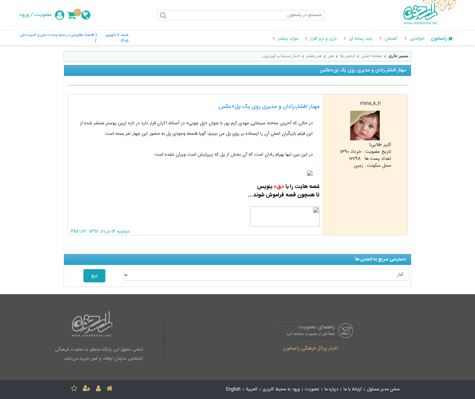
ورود (24, 15)
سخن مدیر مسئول (383, 389)
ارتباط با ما (353, 389)
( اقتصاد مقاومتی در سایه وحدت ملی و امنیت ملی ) (58, 38)
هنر (331, 55)
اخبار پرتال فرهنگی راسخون (310, 349)
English (233, 389)
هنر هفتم (314, 55)
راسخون (439, 39)
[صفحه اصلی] (109, 389)
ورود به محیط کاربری (281, 389)
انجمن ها (347, 55)
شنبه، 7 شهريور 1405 (116, 38)
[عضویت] (86, 389)
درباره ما (331, 389)
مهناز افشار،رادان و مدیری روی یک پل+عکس (269, 106)
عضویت (43, 15)
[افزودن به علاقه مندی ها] (74, 389)
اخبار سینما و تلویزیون (281, 55)
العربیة (251, 389)
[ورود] (98, 389)
